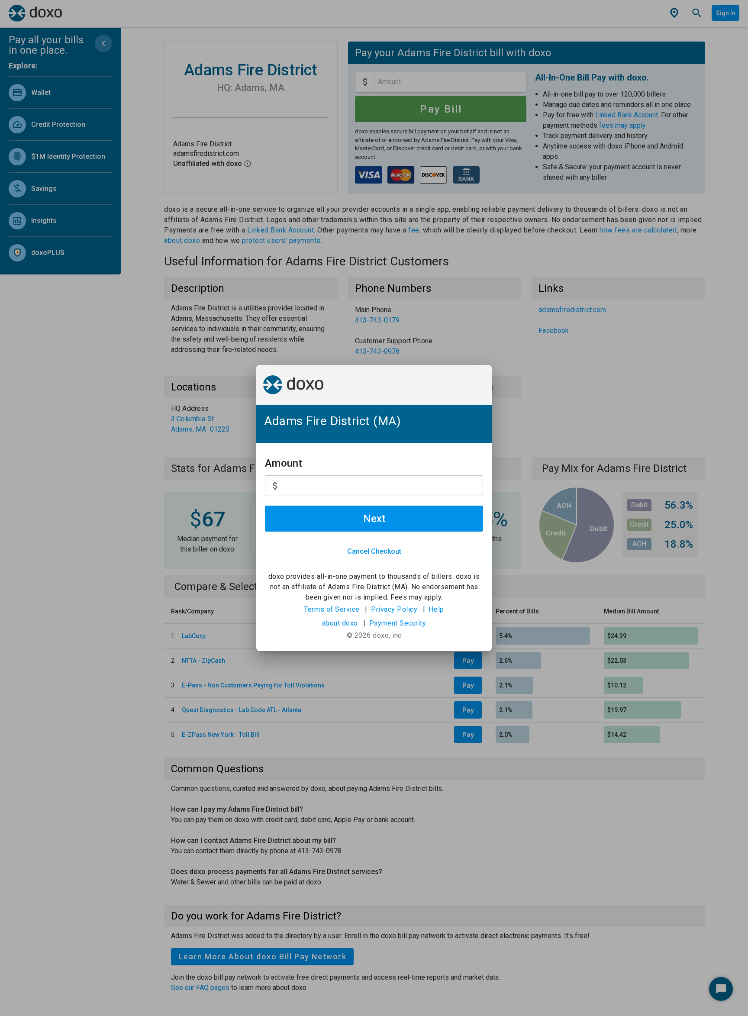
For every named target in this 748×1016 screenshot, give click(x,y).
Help (436, 609)
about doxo (340, 623)
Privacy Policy (394, 609)
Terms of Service (332, 609)
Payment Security (397, 623)
